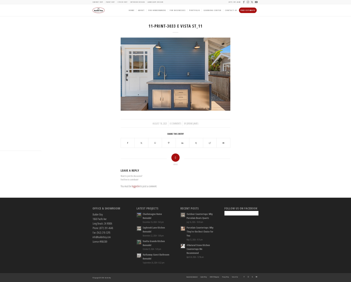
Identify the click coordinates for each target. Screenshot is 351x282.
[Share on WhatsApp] (155, 143)
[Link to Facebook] (244, 2)
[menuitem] (99, 2)
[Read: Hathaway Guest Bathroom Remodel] (139, 255)
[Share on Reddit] (210, 143)
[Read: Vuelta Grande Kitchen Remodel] (139, 242)
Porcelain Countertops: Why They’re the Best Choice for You (200, 231)
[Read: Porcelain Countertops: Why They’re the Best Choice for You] (182, 228)
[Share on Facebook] (128, 143)
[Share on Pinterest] (169, 143)
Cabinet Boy (98, 2)
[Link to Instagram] (248, 2)
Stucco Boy (123, 2)
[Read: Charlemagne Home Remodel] (139, 214)
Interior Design (137, 2)
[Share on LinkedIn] (182, 143)
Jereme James (192, 123)
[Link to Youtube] (256, 2)
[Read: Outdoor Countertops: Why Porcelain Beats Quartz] (182, 214)
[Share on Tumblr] (196, 143)
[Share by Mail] (223, 143)
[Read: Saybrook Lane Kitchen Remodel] (139, 228)
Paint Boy (110, 2)
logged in (136, 186)
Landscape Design (155, 2)
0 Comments (175, 123)
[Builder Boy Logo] (99, 10)
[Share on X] (141, 143)
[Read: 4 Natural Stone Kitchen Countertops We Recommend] (182, 246)
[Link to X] (252, 2)
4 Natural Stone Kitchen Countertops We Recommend (198, 249)
